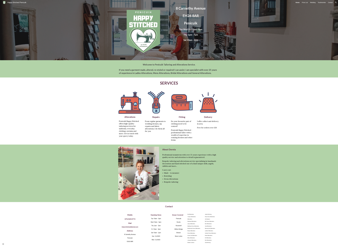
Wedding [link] (313, 2)
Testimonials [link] (322, 2)
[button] (336, 2)
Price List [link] (305, 2)
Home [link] (298, 2)
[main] (190, 26)
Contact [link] (330, 2)
